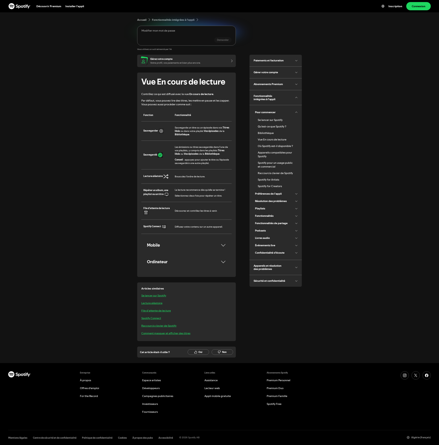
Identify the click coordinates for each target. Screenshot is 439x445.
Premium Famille (277, 396)
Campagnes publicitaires (157, 396)
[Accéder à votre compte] (230, 61)
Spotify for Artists (268, 179)
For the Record (89, 396)
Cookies (122, 438)
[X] (416, 375)
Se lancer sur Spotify (153, 295)
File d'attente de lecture (156, 310)
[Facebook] (427, 375)
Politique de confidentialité (97, 438)
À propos (85, 380)
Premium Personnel (278, 380)
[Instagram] (405, 375)
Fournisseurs (150, 412)
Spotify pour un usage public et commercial (275, 164)
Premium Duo (275, 388)
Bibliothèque (266, 133)
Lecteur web (212, 388)
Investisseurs (150, 404)
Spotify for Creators (270, 186)
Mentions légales (17, 438)
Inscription (395, 6)
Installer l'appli (74, 6)
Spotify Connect (151, 318)
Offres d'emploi (89, 388)
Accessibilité (165, 438)
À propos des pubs (142, 438)
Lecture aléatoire (151, 303)
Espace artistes (151, 380)
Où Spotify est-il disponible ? (275, 146)
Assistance (211, 380)
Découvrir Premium (48, 6)
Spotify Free (274, 404)
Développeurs (151, 388)
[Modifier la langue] (383, 6)
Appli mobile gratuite (217, 396)
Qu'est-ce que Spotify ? (272, 126)
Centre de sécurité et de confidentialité (54, 438)
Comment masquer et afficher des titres (165, 333)
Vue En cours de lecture (272, 139)
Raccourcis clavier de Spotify (158, 326)
